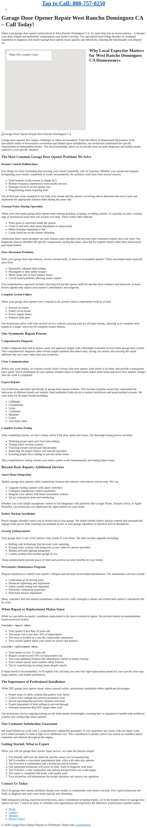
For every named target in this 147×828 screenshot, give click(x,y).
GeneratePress (83, 824)
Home (12, 809)
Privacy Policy (17, 818)
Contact (13, 812)
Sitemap (13, 815)
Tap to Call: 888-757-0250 (73, 3)
